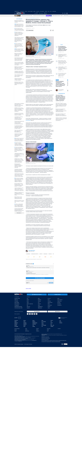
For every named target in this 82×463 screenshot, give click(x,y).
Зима (39, 298)
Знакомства (22, 11)
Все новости (19, 18)
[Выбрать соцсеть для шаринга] (53, 30)
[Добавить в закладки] (51, 30)
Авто (27, 298)
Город (28, 302)
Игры (51, 11)
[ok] (32, 314)
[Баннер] (17, 15)
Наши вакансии (17, 303)
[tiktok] (36, 314)
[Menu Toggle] (15, 13)
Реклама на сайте (17, 298)
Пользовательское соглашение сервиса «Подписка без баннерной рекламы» (51, 341)
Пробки (46, 11)
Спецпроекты (59, 305)
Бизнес (28, 299)
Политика (49, 301)
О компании (16, 301)
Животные (28, 306)
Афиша (34, 11)
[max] (34, 314)
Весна (28, 301)
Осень (49, 299)
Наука (39, 305)
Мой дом (39, 303)
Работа (49, 303)
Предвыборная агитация (18, 306)
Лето (38, 302)
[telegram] (28, 314)
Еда (27, 305)
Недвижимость (17, 11)
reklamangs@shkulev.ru (44, 334)
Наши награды (17, 302)
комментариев (30, 30)
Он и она (49, 298)
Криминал (39, 299)
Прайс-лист (16, 299)
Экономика (59, 303)
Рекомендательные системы (45, 339)
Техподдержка (17, 305)
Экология (58, 302)
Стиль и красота (59, 299)
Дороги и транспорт (30, 303)
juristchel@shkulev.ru (34, 340)
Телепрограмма (30, 11)
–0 (52, 269)
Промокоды (54, 11)
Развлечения (50, 305)
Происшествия (50, 302)
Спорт (58, 298)
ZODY (48, 11)
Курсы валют (42, 11)
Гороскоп (37, 11)
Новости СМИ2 (28, 288)
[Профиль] (67, 13)
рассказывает (28, 120)
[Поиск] (63, 13)
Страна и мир (59, 301)
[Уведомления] (65, 13)
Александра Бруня (32, 250)
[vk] (30, 314)
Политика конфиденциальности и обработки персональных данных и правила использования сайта (54, 340)
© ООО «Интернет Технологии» (28, 344)
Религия (49, 306)
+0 (50, 269)
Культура (39, 301)
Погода (26, 11)
